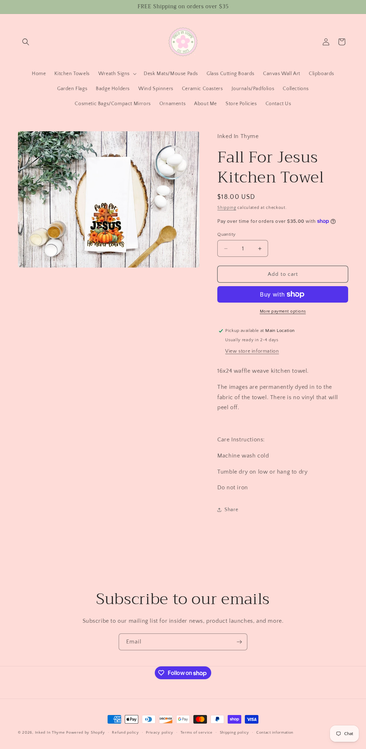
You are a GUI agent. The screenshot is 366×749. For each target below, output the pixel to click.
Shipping (226, 207)
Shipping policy (234, 732)
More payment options (283, 311)
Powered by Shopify (85, 732)
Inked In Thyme (50, 732)
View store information (252, 351)
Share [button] (231, 510)
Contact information (274, 732)
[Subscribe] (239, 641)
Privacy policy (159, 732)
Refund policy (125, 732)
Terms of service (196, 732)
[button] (26, 42)
